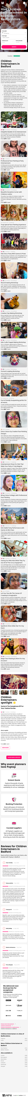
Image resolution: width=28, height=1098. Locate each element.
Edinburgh (3, 1064)
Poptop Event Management (7, 1024)
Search (18, 3)
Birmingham (4, 1057)
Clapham (3, 1038)
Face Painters (4, 1048)
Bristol (2, 1061)
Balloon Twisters (5, 1049)
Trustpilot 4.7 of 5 (19, 1095)
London (2, 1055)
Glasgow (3, 1066)
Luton (2, 1040)
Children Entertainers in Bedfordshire (10, 1027)
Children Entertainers (6, 1025)
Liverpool (3, 1062)
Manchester (4, 1059)
